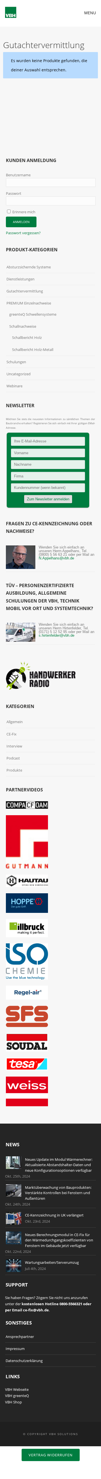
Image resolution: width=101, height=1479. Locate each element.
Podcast (13, 758)
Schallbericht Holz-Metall (32, 349)
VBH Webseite (17, 1389)
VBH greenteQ (17, 1395)
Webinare (14, 385)
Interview (14, 746)
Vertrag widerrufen (51, 1454)
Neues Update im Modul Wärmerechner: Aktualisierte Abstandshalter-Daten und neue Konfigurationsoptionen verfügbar (58, 1165)
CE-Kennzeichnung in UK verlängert (54, 1215)
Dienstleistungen (20, 279)
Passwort (13, 193)
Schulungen (16, 361)
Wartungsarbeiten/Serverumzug (52, 1262)
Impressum (15, 1348)
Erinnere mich (23, 211)
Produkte (14, 770)
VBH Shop (13, 1402)
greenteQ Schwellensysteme (32, 314)
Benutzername (18, 174)
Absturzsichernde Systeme (28, 266)
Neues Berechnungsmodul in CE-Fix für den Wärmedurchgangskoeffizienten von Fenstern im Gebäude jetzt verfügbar (59, 1240)
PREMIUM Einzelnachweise (28, 303)
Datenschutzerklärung (24, 1360)
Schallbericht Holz (27, 337)
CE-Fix (11, 734)
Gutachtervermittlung (24, 291)
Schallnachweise (22, 326)
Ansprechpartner (20, 1336)
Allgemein (14, 721)
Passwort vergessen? (23, 232)
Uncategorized (18, 373)
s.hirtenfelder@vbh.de (56, 635)
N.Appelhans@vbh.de (56, 558)
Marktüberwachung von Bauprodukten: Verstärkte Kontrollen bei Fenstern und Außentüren (58, 1193)
